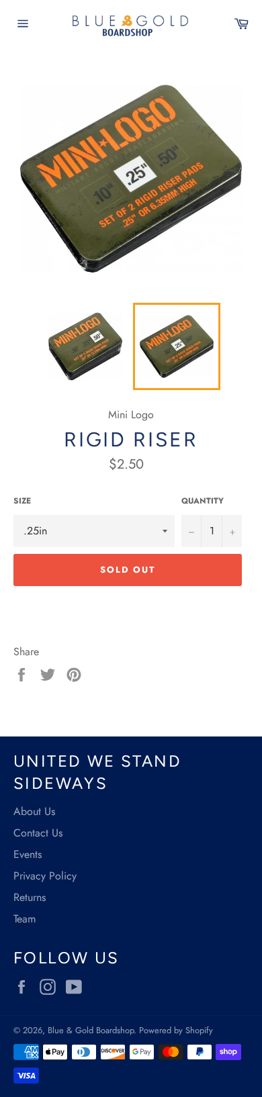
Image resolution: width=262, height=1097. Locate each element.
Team (24, 918)
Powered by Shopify (176, 1030)
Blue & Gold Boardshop (91, 1030)
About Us (34, 811)
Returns (29, 897)
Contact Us (37, 833)
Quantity (202, 501)
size (22, 501)
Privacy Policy (45, 876)
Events (27, 854)
